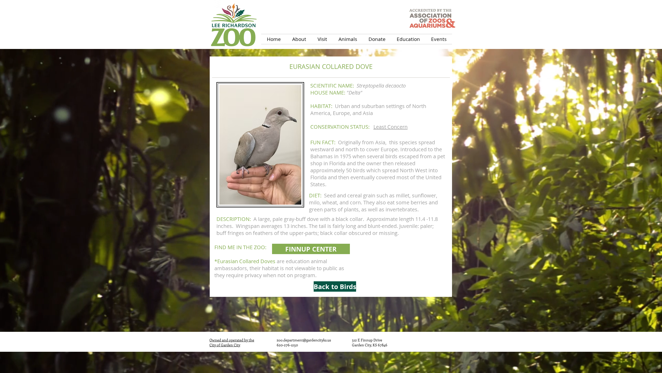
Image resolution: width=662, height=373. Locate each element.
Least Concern (390, 126)
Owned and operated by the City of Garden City (231, 342)
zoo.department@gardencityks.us (304, 340)
